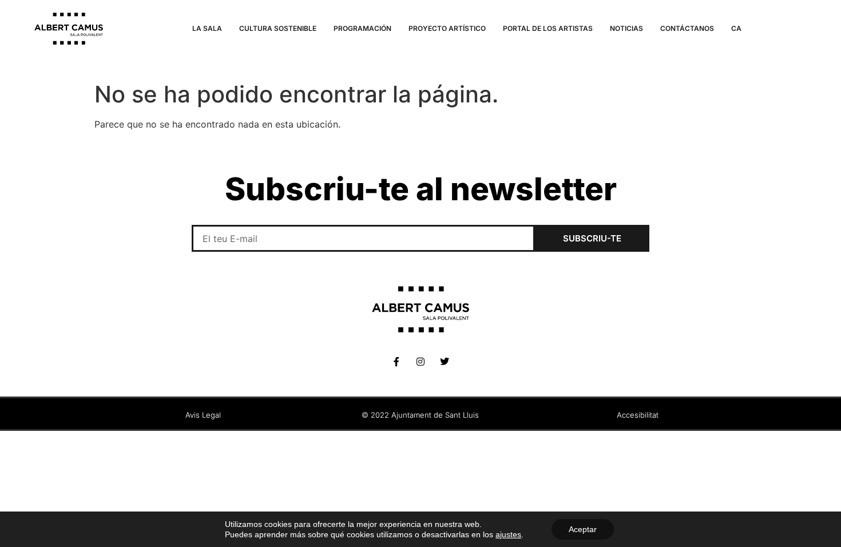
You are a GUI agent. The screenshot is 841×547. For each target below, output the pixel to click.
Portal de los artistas (548, 28)
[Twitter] (444, 361)
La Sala (207, 28)
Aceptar (583, 529)
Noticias (626, 28)
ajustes (508, 534)
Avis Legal (203, 414)
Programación (362, 28)
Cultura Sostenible (277, 28)
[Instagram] (420, 361)
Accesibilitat (637, 414)
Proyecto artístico (447, 28)
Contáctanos (687, 28)
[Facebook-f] (396, 361)
